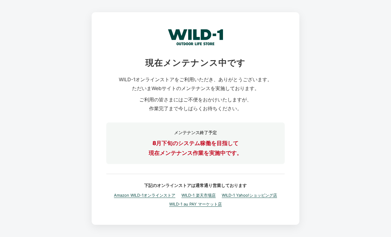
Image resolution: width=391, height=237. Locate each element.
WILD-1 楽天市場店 (198, 195)
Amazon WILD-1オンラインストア (144, 195)
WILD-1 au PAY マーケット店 (195, 204)
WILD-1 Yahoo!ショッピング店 (249, 195)
